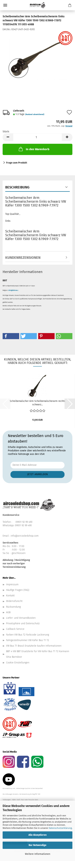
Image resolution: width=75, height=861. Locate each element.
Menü (5, 5)
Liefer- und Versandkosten (21, 617)
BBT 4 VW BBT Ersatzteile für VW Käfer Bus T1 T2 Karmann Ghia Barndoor (37, 654)
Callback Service (15, 629)
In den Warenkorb (37, 149)
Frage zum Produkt (16, 162)
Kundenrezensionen (22, 257)
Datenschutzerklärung (60, 828)
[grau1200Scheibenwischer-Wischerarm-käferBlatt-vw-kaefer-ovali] (37, 56)
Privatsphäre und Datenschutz (23, 623)
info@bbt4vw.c (13, 290)
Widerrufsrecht (14, 601)
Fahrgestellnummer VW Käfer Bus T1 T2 (27, 640)
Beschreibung (17, 187)
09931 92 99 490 (24, 521)
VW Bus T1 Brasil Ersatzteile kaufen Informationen (33, 645)
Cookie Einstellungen (17, 662)
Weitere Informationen (37, 854)
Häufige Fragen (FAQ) (17, 590)
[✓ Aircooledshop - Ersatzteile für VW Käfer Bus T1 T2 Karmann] (37, 5)
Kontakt (10, 595)
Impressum (12, 584)
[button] (8, 137)
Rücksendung (13, 606)
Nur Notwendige (37, 845)
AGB (8, 612)
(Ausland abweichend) (34, 114)
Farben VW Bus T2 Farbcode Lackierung (27, 634)
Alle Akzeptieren (37, 834)
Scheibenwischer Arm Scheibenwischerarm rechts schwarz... (37, 403)
